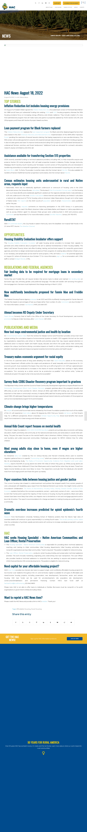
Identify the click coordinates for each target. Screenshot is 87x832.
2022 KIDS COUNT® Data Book (37, 430)
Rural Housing (36, 609)
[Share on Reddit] (64, 622)
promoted (7, 319)
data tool (18, 456)
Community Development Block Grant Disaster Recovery (24, 388)
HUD (55, 112)
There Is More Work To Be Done (71, 35)
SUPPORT (57, 3)
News (26, 97)
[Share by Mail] (71, 622)
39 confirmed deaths (15, 223)
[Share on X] (22, 622)
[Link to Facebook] (39, 3)
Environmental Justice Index (16, 336)
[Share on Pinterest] (36, 622)
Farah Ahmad (9, 316)
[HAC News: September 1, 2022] (85, 416)
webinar (63, 253)
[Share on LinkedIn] (43, 622)
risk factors (67, 413)
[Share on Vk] (57, 622)
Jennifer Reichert (56, 214)
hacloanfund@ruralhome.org (14, 583)
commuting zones (37, 458)
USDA (48, 112)
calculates (35, 190)
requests (24, 206)
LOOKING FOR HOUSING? (71, 3)
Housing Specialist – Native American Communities (27, 544)
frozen (6, 137)
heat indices (27, 413)
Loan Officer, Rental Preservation (21, 553)
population (47, 201)
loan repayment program (41, 132)
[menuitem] (57, 3)
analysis (9, 410)
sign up (59, 256)
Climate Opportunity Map (50, 416)
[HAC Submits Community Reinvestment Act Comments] (1, 416)
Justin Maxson (39, 319)
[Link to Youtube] (46, 3)
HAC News (20, 97)
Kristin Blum (10, 170)
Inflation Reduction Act (41, 110)
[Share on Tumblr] (50, 622)
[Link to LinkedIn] (42, 3)
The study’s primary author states (71, 519)
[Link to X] (35, 3)
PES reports (22, 201)
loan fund (11, 570)
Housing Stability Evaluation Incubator (21, 243)
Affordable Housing (23, 609)
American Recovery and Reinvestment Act (35, 135)
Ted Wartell (29, 304)
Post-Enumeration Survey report (60, 190)
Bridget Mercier (20, 259)
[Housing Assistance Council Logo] (10, 7)
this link (64, 170)
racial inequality (59, 360)
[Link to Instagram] (49, 3)
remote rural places (36, 195)
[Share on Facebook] (15, 622)
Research (7, 517)
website (44, 601)
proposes (33, 299)
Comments (10, 214)
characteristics (66, 201)
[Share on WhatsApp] (29, 622)
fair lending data (74, 279)
